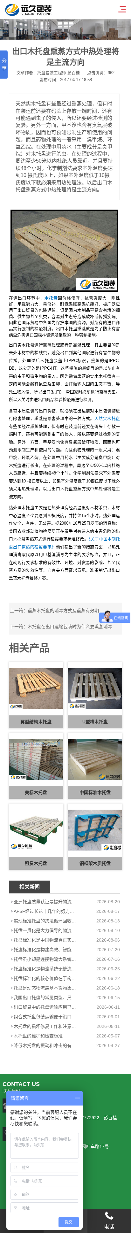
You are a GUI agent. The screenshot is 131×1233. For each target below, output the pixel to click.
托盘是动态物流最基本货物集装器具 (46, 987)
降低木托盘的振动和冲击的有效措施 (46, 1045)
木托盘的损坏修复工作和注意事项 (46, 1026)
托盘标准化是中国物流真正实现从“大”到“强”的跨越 (46, 940)
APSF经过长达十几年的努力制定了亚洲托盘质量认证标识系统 (46, 911)
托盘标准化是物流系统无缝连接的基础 (46, 968)
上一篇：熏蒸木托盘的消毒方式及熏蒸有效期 (54, 610)
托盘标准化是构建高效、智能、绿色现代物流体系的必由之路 (46, 949)
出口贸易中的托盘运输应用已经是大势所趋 (46, 1007)
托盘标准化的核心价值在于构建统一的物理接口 (46, 978)
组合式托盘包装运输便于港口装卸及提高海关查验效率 (46, 1016)
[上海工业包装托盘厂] (64, 250)
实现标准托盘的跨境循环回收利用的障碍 (46, 920)
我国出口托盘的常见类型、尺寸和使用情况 (46, 997)
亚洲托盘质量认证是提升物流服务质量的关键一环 (46, 901)
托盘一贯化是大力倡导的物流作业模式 (46, 930)
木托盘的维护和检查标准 (38, 1035)
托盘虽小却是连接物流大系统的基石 (46, 959)
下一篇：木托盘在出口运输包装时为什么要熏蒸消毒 (61, 626)
